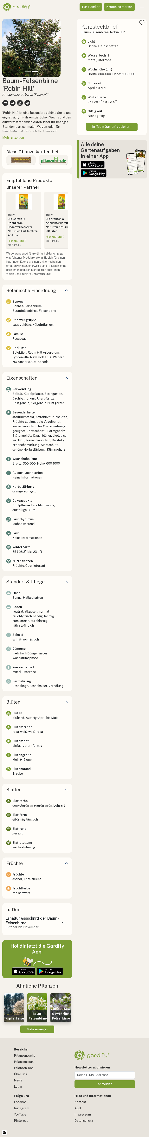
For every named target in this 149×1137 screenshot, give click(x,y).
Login (18, 1086)
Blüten (13, 702)
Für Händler (91, 7)
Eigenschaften (21, 378)
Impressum (82, 1114)
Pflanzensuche (24, 1055)
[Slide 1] (28, 71)
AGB (77, 1108)
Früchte (14, 863)
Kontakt (80, 1102)
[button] (6, 48)
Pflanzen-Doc (24, 1068)
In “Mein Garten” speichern (111, 127)
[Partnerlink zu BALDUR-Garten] (21, 160)
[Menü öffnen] (142, 7)
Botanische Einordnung (31, 290)
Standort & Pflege (25, 581)
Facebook (21, 1102)
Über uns (20, 1074)
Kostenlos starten (119, 7)
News (18, 1080)
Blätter (13, 789)
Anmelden (105, 1084)
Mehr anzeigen (37, 1029)
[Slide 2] (35, 71)
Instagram (21, 1108)
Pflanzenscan (24, 1062)
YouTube (20, 1114)
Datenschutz (83, 1120)
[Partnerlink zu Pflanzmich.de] (53, 160)
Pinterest (21, 1120)
